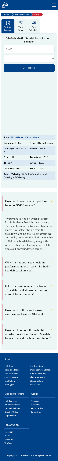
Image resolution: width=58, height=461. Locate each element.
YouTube (8, 443)
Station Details (36, 381)
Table (20, 29)
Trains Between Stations (40, 370)
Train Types (9, 385)
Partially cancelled (12, 405)
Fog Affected (10, 416)
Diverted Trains (11, 412)
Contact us (36, 412)
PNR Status (9, 366)
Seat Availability (11, 374)
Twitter (7, 436)
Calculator (34, 29)
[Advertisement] (29, 103)
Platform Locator (37, 377)
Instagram (9, 439)
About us (35, 401)
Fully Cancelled (11, 401)
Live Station (9, 381)
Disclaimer (35, 405)
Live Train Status (37, 366)
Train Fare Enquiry (38, 374)
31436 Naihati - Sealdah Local (25, 137)
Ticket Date (35, 385)
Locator (8, 29)
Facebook (8, 432)
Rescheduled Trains (12, 408)
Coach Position (11, 377)
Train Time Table (11, 370)
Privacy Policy (37, 408)
